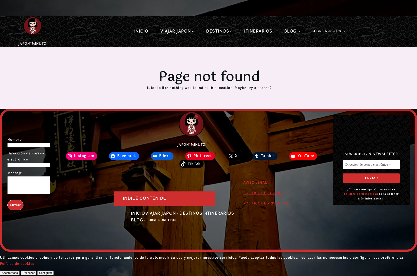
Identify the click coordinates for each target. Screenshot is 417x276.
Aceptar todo (10, 272)
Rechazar (29, 272)
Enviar (15, 205)
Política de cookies (17, 263)
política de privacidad (361, 193)
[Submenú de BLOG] (299, 31)
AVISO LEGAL (255, 182)
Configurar (45, 272)
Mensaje (14, 173)
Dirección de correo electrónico (25, 156)
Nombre (14, 139)
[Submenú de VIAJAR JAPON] (193, 31)
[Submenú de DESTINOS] (231, 31)
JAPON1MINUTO (32, 43)
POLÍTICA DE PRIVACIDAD (266, 203)
